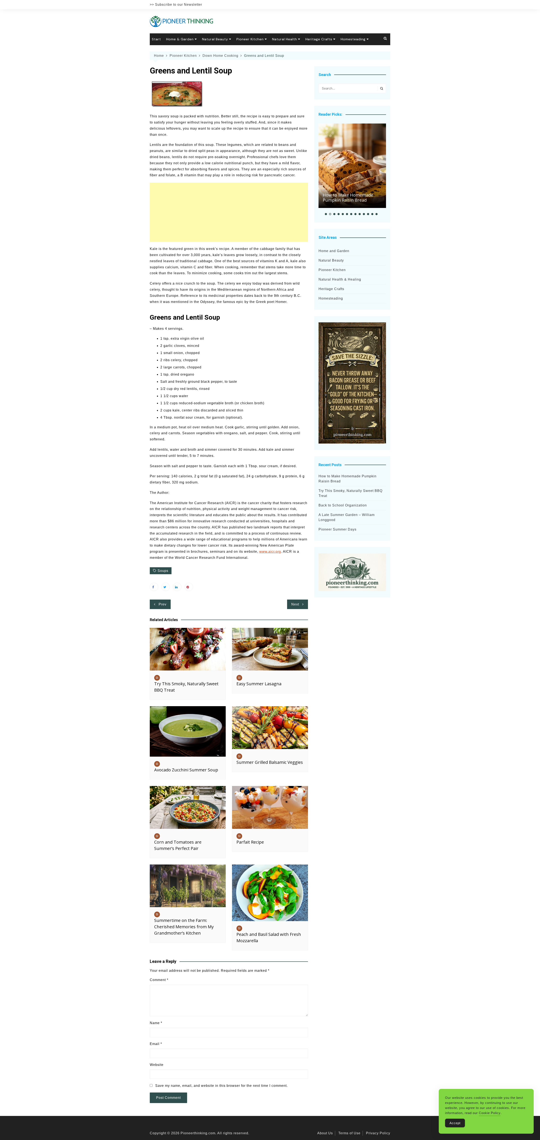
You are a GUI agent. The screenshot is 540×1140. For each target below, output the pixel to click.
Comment (159, 980)
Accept (455, 1123)
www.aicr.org (270, 551)
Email (156, 1044)
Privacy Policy (378, 1133)
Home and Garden (334, 251)
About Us (325, 1133)
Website (156, 1065)
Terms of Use (349, 1133)
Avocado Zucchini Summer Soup (186, 770)
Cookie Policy (490, 1113)
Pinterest (189, 587)
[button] (326, 214)
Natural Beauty (215, 39)
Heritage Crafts (318, 39)
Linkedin (177, 587)
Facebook (154, 587)
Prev (162, 604)
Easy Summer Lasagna (258, 684)
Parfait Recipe (250, 842)
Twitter (165, 587)
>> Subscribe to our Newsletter (176, 4)
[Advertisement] (229, 212)
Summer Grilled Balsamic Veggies (269, 762)
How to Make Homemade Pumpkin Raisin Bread (348, 197)
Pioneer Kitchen (250, 39)
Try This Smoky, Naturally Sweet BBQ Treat (350, 493)
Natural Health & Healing (340, 279)
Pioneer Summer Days (337, 529)
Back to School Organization (343, 505)
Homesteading (353, 39)
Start (156, 39)
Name (156, 1023)
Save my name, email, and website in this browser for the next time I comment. (221, 1085)
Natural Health (284, 39)
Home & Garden (180, 39)
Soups (163, 571)
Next (295, 604)
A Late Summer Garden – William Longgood (347, 517)
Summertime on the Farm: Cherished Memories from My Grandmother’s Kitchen (184, 926)
